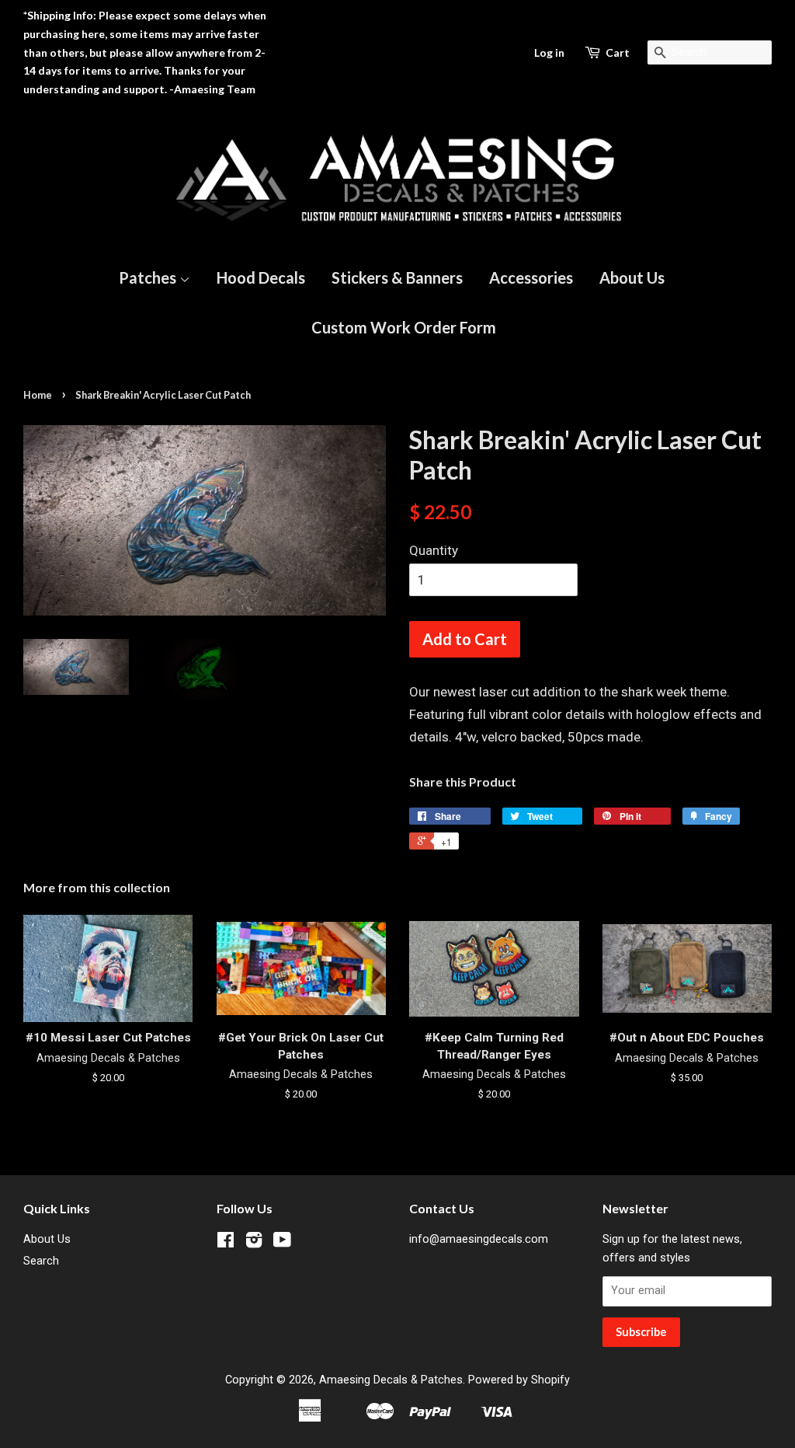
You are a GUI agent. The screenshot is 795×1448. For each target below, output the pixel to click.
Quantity (433, 550)
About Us (632, 277)
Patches (149, 277)
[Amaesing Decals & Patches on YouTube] (282, 1243)
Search (41, 1261)
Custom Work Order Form (403, 327)
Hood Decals (261, 277)
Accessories (531, 277)
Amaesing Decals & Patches (391, 1380)
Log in (549, 52)
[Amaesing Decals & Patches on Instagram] (253, 1243)
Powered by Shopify (519, 1380)
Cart (618, 52)
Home (37, 395)
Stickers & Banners (397, 277)
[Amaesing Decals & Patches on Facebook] (225, 1243)
